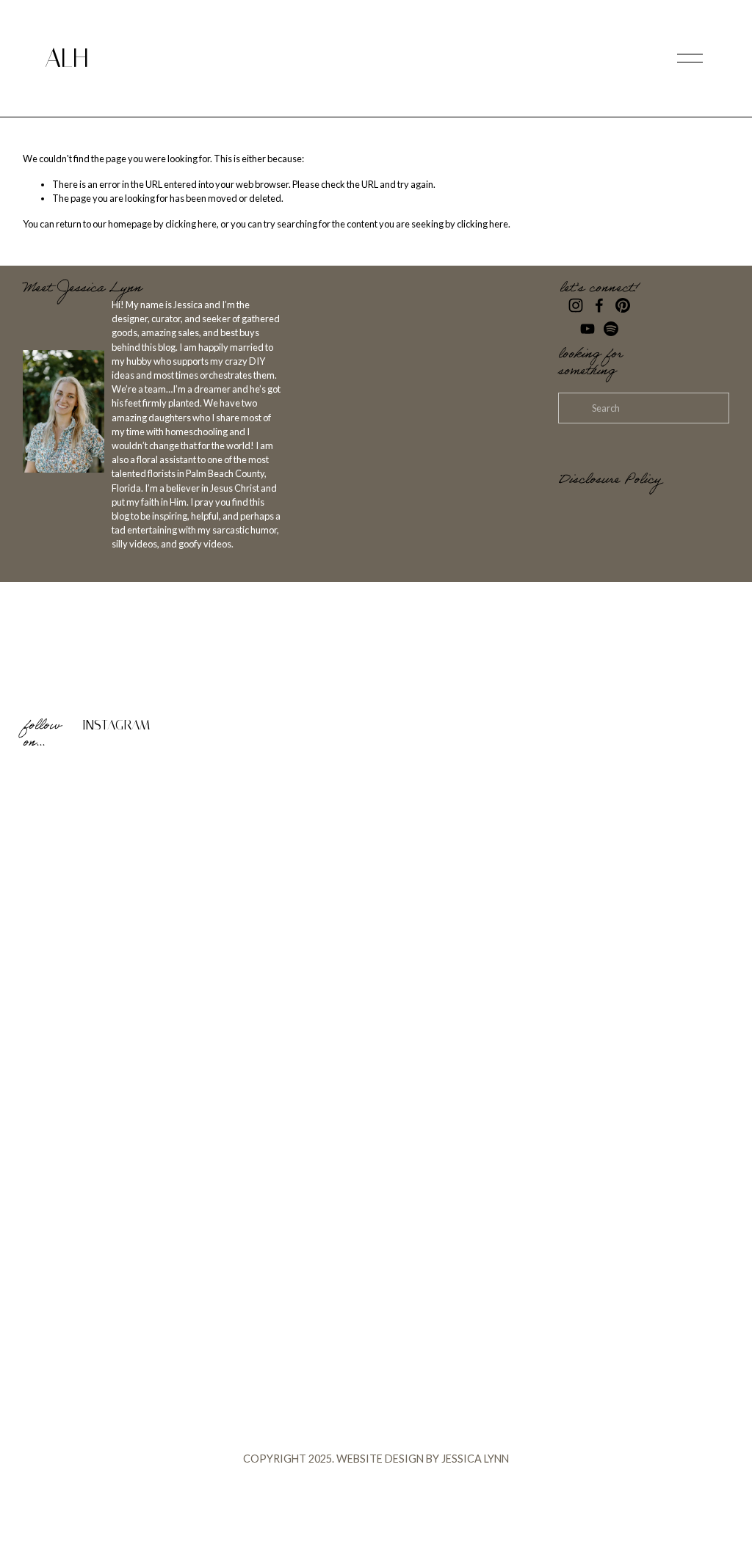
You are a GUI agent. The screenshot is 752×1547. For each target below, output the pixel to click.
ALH (66, 58)
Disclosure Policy (609, 481)
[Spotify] (611, 328)
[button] (111, 848)
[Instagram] (575, 305)
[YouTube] (587, 328)
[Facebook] (599, 305)
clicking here (191, 224)
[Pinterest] (622, 305)
